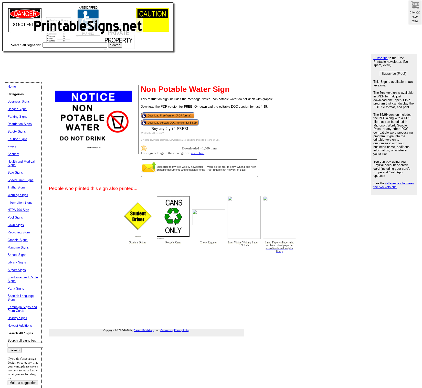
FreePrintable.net (216, 169)
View (415, 20)
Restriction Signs (20, 124)
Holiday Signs (17, 318)
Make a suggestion (23, 383)
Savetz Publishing (144, 330)
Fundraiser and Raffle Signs (23, 279)
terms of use (213, 140)
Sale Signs (15, 172)
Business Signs (19, 101)
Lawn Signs (16, 225)
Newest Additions (20, 325)
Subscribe (163, 166)
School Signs (17, 255)
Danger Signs (17, 109)
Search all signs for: (22, 340)
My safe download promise (154, 140)
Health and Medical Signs (21, 163)
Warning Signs (18, 195)
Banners (13, 154)
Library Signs (17, 262)
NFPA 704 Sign (18, 210)
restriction (197, 153)
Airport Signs (17, 270)
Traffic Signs (17, 187)
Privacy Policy (181, 330)
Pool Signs (15, 217)
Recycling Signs (19, 232)
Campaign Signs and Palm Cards (22, 309)
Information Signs (20, 202)
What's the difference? (152, 133)
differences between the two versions (393, 185)
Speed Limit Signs (20, 180)
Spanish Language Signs (21, 297)
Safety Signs (17, 131)
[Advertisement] (91, 63)
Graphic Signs (18, 240)
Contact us (166, 330)
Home (12, 86)
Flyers (12, 146)
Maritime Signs (18, 247)
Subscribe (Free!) (394, 73)
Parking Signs (17, 116)
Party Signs (16, 288)
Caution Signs (17, 139)
